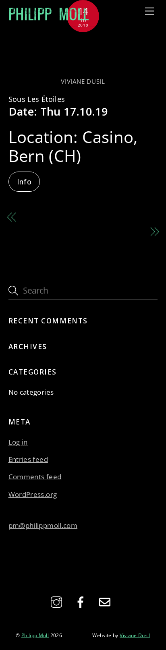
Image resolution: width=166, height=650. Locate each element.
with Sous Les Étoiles (107, 231)
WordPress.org (32, 494)
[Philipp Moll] (48, 18)
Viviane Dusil (83, 81)
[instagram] (58, 601)
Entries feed (28, 459)
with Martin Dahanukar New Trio (83, 55)
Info (24, 181)
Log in (18, 442)
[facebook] (82, 601)
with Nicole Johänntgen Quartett (77, 217)
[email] (106, 601)
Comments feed (35, 476)
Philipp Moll (35, 635)
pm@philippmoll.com (42, 525)
